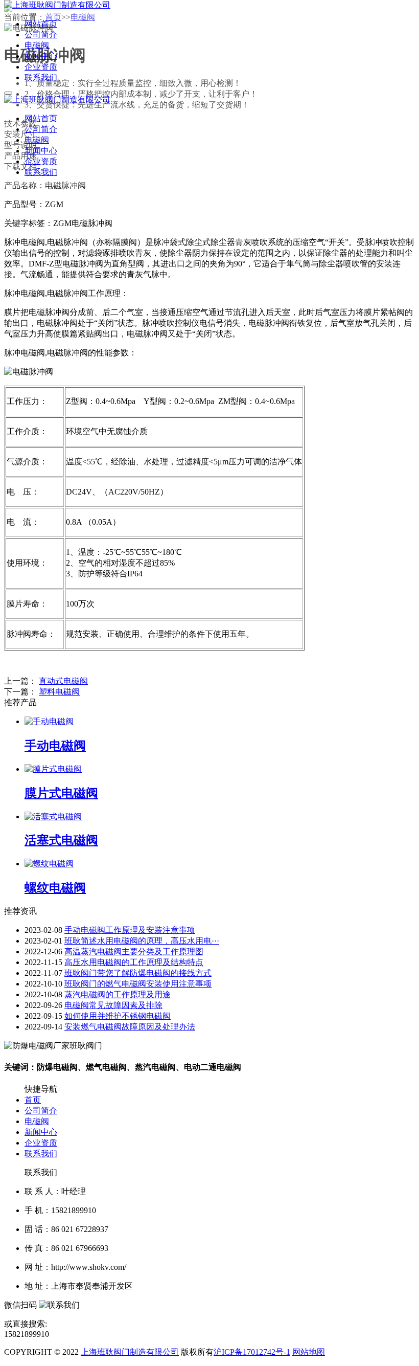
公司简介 (41, 1110)
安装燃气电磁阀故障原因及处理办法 (129, 1026)
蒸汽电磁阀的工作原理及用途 (117, 994)
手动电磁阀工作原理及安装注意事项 (129, 930)
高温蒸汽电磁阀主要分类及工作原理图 (133, 951)
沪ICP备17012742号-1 (252, 1352)
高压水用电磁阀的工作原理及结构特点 (133, 962)
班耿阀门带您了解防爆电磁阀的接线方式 (138, 973)
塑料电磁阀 (59, 691)
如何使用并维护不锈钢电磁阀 (117, 1016)
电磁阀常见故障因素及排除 (113, 1005)
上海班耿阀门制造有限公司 (130, 1352)
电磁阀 (37, 1121)
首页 (33, 1099)
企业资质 (41, 1142)
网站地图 (308, 1352)
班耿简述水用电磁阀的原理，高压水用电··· (141, 940)
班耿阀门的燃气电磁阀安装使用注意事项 (138, 983)
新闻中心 (41, 1132)
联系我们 (41, 1153)
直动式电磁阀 (63, 681)
